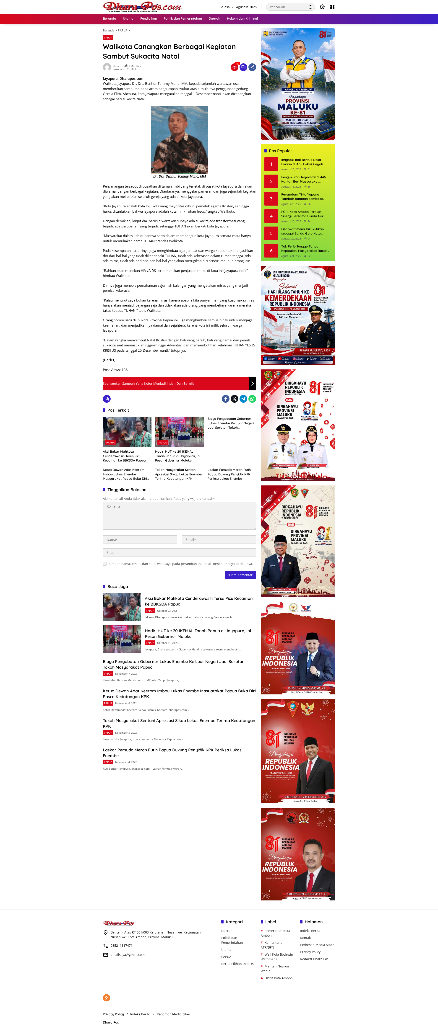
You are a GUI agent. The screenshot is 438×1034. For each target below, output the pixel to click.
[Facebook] (225, 399)
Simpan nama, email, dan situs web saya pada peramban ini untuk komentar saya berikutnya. (181, 564)
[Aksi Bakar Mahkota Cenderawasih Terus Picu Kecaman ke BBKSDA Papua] (127, 432)
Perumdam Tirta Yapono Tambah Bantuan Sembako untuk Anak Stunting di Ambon (304, 196)
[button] (310, 7)
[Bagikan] (252, 67)
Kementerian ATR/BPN (272, 944)
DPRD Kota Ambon (279, 978)
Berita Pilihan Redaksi (238, 964)
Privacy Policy (310, 952)
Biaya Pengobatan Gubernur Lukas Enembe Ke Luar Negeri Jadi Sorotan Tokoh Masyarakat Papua (231, 423)
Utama (226, 949)
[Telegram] (243, 399)
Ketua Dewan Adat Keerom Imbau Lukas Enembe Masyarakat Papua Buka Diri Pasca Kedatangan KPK (125, 474)
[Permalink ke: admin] (108, 67)
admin (117, 66)
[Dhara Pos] (143, 6)
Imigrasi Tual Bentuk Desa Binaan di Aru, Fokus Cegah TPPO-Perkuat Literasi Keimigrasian (302, 162)
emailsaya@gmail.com (128, 954)
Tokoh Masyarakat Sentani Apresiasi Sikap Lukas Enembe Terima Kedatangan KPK (178, 474)
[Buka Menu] (332, 7)
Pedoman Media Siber (317, 945)
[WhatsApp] (252, 399)
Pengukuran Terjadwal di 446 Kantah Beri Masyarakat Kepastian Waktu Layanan (303, 179)
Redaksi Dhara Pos (314, 959)
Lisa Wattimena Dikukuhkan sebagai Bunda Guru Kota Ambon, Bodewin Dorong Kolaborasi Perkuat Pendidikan (304, 231)
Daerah (226, 930)
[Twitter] (234, 399)
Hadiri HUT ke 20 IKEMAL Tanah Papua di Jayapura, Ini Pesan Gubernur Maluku (177, 455)
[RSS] (106, 997)
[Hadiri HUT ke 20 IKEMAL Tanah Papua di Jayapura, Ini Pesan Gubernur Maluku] (179, 432)
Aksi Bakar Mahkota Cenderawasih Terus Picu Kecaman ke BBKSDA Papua (124, 455)
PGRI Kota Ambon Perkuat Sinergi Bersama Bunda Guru (303, 214)
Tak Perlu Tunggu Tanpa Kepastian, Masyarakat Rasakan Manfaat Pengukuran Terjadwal (306, 248)
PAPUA (108, 37)
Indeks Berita (310, 930)
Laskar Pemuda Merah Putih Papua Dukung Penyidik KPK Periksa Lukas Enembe (229, 474)
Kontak (305, 938)
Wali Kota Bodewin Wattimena (277, 956)
